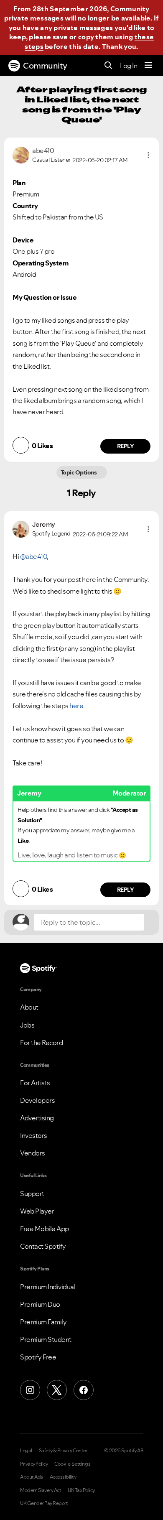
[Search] (108, 66)
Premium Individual (47, 1286)
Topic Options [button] (79, 472)
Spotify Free (38, 1357)
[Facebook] (84, 1390)
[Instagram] (30, 1390)
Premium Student (45, 1339)
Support (32, 1193)
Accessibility (63, 1477)
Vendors (32, 1153)
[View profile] (21, 154)
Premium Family (43, 1321)
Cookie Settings (72, 1464)
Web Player (37, 1211)
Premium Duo (40, 1304)
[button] (148, 155)
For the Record (41, 1042)
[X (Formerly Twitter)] (57, 1390)
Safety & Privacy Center (63, 1450)
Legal (26, 1450)
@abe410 (33, 556)
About (29, 1007)
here (76, 705)
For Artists (35, 1082)
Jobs (27, 1025)
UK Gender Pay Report (44, 1503)
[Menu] (148, 66)
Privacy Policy (34, 1464)
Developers (37, 1100)
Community (45, 65)
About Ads (31, 1477)
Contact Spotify (43, 1246)
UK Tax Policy (81, 1490)
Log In (128, 65)
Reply (125, 446)
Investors (33, 1135)
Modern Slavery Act (40, 1490)
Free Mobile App (44, 1228)
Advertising (37, 1117)
